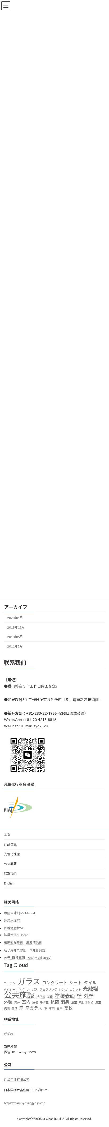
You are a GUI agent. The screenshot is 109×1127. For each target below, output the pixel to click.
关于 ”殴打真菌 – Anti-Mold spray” (28, 958)
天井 (17, 1002)
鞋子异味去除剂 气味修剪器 (24, 950)
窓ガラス (33, 1007)
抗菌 (55, 1001)
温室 (74, 1002)
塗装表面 (65, 996)
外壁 (89, 996)
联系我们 (10, 874)
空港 (14, 1008)
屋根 (35, 1002)
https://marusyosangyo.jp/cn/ (24, 1103)
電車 (59, 1008)
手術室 (44, 1002)
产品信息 (10, 844)
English (9, 883)
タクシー (10, 989)
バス (35, 989)
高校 (68, 1007)
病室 (98, 1002)
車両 (52, 1008)
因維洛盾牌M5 (14, 928)
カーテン (10, 983)
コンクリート (54, 982)
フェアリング (48, 989)
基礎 (50, 996)
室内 (26, 1001)
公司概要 (10, 864)
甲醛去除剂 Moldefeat (19, 913)
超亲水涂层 (12, 920)
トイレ (23, 988)
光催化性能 (12, 854)
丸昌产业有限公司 (16, 1079)
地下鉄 (41, 996)
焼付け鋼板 (86, 1002)
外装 (8, 1001)
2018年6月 (15, 637)
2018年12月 (16, 627)
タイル (90, 982)
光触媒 (90, 988)
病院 (7, 1008)
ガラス (28, 981)
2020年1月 (15, 618)
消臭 (65, 1001)
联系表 (8, 1034)
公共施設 (19, 994)
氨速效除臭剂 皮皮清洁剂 (23, 943)
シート (75, 982)
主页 (7, 835)
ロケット (75, 989)
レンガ (63, 989)
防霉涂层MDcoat (16, 935)
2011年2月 (15, 646)
